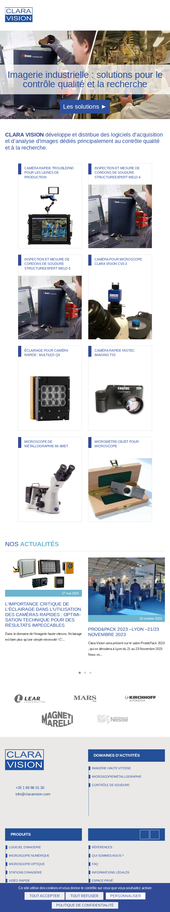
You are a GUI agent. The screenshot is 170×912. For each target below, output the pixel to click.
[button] (79, 673)
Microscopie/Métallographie (116, 776)
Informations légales (110, 872)
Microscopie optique (26, 864)
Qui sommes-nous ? (108, 855)
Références (102, 847)
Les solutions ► (85, 106)
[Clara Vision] (24, 769)
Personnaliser (125, 896)
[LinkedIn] (144, 834)
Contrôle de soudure (110, 785)
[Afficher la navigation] (163, 15)
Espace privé (102, 880)
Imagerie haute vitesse (111, 768)
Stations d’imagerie (25, 872)
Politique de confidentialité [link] (85, 905)
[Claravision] (21, 15)
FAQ (95, 864)
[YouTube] (154, 834)
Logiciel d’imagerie (25, 847)
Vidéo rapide (19, 880)
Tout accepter (44, 896)
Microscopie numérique (29, 855)
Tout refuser (84, 896)
